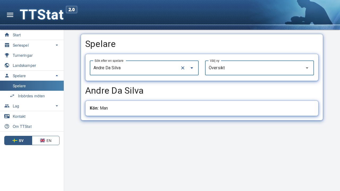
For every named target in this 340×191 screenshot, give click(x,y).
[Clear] (182, 67)
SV (21, 140)
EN (48, 140)
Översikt (217, 67)
